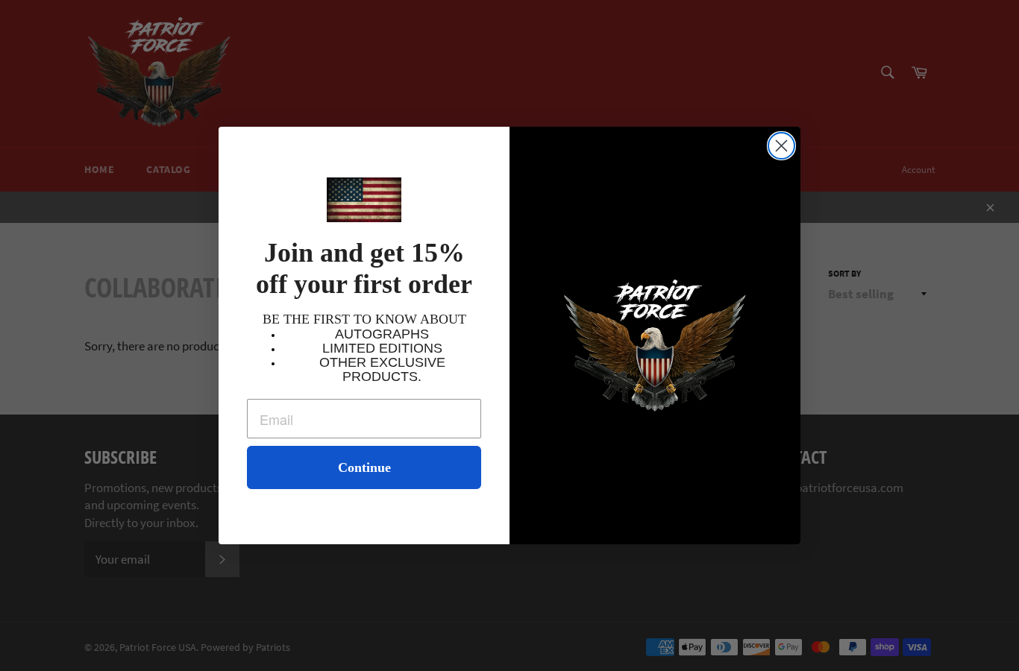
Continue (364, 467)
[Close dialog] (781, 146)
